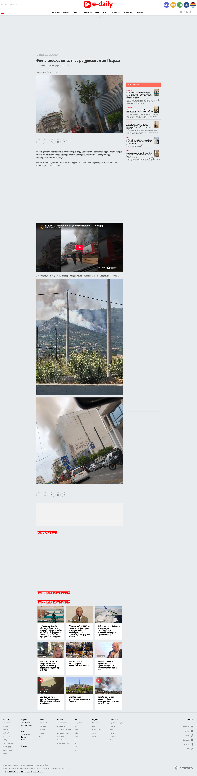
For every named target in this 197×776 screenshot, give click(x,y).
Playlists (112, 740)
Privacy (36, 765)
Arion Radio (46, 768)
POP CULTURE (127, 12)
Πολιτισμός (7, 746)
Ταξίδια (77, 729)
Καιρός (5, 753)
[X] (51, 141)
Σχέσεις (77, 733)
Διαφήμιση (16, 765)
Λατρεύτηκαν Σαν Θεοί (64, 743)
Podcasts (60, 720)
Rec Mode (42, 729)
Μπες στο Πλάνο (44, 723)
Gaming (112, 736)
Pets (76, 743)
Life (76, 720)
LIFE (104, 12)
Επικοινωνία (7, 765)
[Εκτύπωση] (58, 141)
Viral (22, 731)
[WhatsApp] (45, 141)
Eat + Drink (95, 723)
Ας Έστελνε (60, 736)
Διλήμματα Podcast (63, 733)
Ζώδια (23, 737)
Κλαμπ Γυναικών (62, 740)
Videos (41, 720)
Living (76, 746)
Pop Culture (114, 720)
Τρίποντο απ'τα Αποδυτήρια (62, 724)
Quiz (23, 740)
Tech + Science (8, 743)
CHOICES (140, 12)
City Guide (95, 720)
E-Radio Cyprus (25, 768)
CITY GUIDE (114, 12)
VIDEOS (75, 12)
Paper (112, 733)
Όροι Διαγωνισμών (27, 765)
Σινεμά (112, 729)
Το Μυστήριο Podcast (64, 729)
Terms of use (44, 765)
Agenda (94, 736)
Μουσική (113, 726)
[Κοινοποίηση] (64, 141)
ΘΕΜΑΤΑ (66, 12)
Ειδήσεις (6, 720)
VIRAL (97, 12)
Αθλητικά (6, 740)
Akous (63, 768)
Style (76, 750)
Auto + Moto (7, 750)
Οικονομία (6, 736)
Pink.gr (5, 768)
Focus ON (42, 733)
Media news (25, 734)
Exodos (94, 726)
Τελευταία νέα (7, 723)
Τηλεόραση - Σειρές (116, 723)
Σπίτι (76, 736)
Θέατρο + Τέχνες (97, 729)
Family (77, 740)
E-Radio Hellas (14, 768)
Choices (24, 746)
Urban (94, 733)
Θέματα (24, 720)
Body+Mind (78, 723)
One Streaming (36, 768)
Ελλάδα (5, 726)
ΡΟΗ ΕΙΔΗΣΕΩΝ (133, 84)
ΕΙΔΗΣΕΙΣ (55, 12)
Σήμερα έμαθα (26, 725)
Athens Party (56, 768)
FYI (40, 736)
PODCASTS (87, 12)
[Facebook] (38, 141)
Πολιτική (6, 733)
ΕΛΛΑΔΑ (53, 54)
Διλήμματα (42, 726)
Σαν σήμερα (25, 722)
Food (76, 726)
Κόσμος (5, 729)
